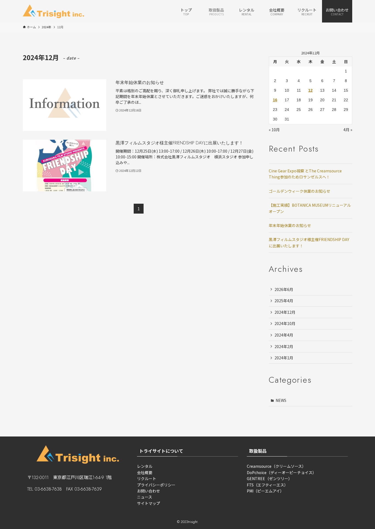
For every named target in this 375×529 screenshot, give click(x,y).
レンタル (144, 466)
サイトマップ (148, 503)
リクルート (146, 478)
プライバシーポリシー (156, 485)
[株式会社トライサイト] (53, 11)
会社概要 (144, 472)
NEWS (281, 400)
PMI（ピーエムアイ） (265, 491)
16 (275, 100)
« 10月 (274, 129)
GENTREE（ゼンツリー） (269, 478)
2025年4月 (284, 300)
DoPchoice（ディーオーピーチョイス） (281, 472)
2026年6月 (284, 289)
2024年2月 (284, 346)
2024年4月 (284, 335)
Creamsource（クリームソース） (276, 466)
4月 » (347, 129)
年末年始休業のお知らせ (290, 225)
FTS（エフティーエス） (267, 485)
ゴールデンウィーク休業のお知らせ (299, 191)
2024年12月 (285, 312)
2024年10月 (285, 323)
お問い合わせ (148, 491)
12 (310, 90)
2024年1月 (284, 357)
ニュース (144, 497)
